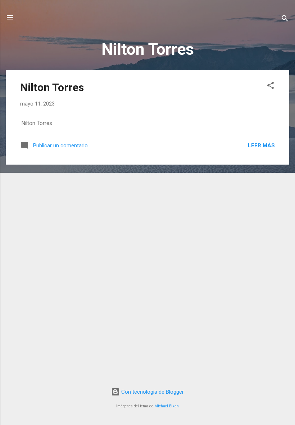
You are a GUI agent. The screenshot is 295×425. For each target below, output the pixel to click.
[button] (270, 86)
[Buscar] (285, 20)
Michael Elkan (166, 406)
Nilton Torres (52, 87)
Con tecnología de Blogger (152, 392)
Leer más (261, 145)
